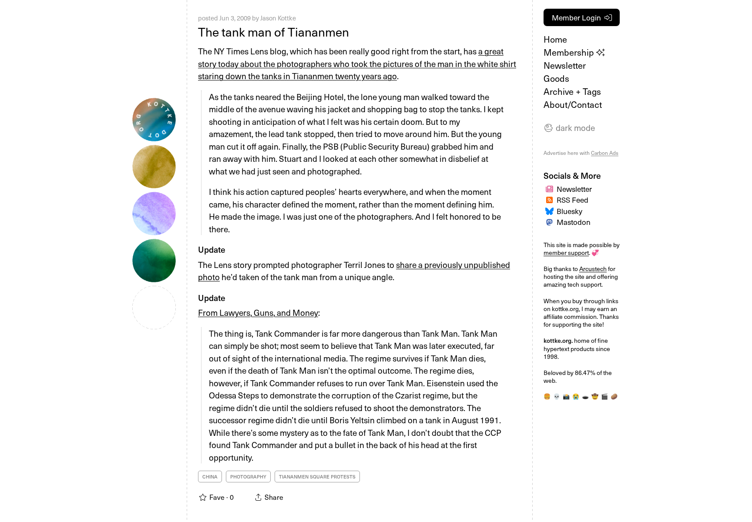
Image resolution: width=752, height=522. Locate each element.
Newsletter (565, 65)
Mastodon (574, 222)
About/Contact (573, 104)
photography (248, 476)
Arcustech (593, 268)
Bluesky (569, 211)
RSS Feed (572, 199)
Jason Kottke (278, 18)
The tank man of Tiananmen (273, 31)
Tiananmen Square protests (317, 476)
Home (555, 39)
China (210, 476)
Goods (556, 78)
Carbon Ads (604, 153)
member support (566, 252)
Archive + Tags (572, 91)
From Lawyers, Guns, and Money (258, 312)
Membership (570, 52)
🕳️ (585, 396)
